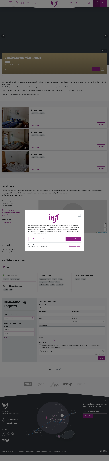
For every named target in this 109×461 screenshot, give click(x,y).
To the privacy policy (74, 246)
